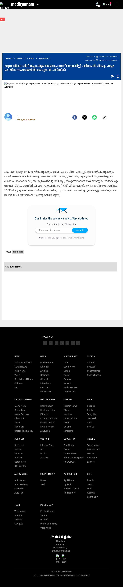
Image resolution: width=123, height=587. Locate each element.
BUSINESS (19, 439)
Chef (89, 422)
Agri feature (69, 492)
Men (89, 488)
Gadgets (18, 523)
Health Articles (47, 410)
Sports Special (94, 375)
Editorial (44, 366)
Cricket (90, 362)
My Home (68, 431)
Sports (91, 356)
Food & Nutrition (48, 418)
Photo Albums (47, 511)
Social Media (47, 474)
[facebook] (74, 117)
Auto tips (18, 492)
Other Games (93, 371)
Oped (43, 356)
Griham (68, 400)
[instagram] (56, 343)
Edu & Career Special (74, 457)
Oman (67, 371)
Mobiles (18, 519)
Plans (66, 410)
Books (43, 453)
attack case (18, 252)
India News (19, 371)
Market (17, 449)
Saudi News (69, 366)
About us (60, 541)
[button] (4, 4)
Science (18, 515)
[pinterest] (78, 343)
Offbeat (44, 379)
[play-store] (58, 558)
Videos (43, 515)
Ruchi (90, 400)
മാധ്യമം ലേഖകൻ (26, 119)
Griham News (70, 406)
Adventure (92, 457)
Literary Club (46, 445)
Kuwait (67, 383)
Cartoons (45, 387)
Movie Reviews (21, 414)
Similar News (13, 266)
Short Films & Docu (23, 431)
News (17, 356)
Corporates (20, 462)
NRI (16, 387)
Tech (17, 505)
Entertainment (23, 400)
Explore (90, 462)
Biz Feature (20, 466)
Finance (18, 453)
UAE (66, 362)
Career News (70, 453)
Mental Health (47, 426)
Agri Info (68, 484)
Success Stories (71, 488)
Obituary (18, 383)
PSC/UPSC (69, 462)
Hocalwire (85, 575)
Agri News (69, 480)
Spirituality (92, 497)
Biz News (19, 445)
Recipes (91, 406)
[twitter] (50, 343)
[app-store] (64, 558)
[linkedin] (62, 343)
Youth (90, 484)
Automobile (21, 474)
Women (91, 492)
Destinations (93, 449)
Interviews (45, 383)
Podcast (44, 519)
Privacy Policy (60, 547)
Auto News (19, 480)
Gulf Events (69, 391)
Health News (47, 400)
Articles (44, 371)
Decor (67, 422)
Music (17, 422)
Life (89, 474)
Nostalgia (19, 426)
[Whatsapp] (94, 117)
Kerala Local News (23, 379)
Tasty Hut (92, 414)
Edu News (69, 445)
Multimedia (46, 505)
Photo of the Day (48, 523)
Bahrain (68, 379)
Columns (44, 375)
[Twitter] (84, 117)
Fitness (44, 414)
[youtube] (67, 343)
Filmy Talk (19, 418)
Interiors (68, 414)
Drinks (90, 410)
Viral (42, 484)
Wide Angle (45, 528)
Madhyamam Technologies (56, 575)
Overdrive (19, 488)
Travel (91, 439)
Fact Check (45, 391)
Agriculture (71, 474)
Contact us (60, 544)
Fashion (91, 480)
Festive (90, 426)
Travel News (93, 445)
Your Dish (92, 418)
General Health (47, 422)
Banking (18, 457)
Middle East (71, 356)
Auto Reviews (21, 484)
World (17, 375)
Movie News (20, 406)
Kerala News (20, 366)
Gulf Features (70, 387)
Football (91, 366)
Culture (44, 439)
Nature (90, 453)
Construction (70, 418)
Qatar (67, 375)
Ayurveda (45, 431)
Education (70, 439)
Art (41, 449)
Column (67, 426)
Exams (67, 449)
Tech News (19, 511)
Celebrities (19, 410)
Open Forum (46, 362)
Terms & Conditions (75, 238)
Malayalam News (23, 362)
